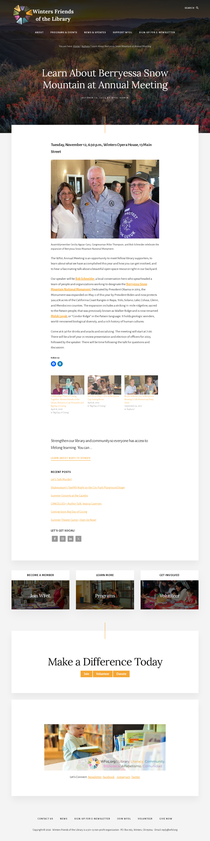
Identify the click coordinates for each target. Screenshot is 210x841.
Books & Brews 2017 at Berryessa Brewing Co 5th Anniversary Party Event (139, 399)
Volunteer (169, 596)
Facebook (109, 777)
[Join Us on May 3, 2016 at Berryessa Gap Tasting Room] (104, 385)
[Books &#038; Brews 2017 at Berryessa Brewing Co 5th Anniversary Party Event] (141, 385)
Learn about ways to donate (71, 458)
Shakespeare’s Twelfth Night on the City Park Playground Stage (88, 487)
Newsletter (95, 777)
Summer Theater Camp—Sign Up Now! (73, 520)
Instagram (123, 777)
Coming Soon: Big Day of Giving (69, 511)
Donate (121, 674)
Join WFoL (40, 596)
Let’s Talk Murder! (61, 479)
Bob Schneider (84, 278)
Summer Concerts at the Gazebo (69, 495)
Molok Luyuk (59, 316)
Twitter (135, 777)
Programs (105, 596)
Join (86, 674)
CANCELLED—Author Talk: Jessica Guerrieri (76, 503)
